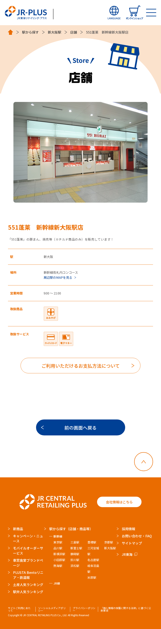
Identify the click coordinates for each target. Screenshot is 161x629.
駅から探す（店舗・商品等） (71, 528)
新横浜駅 (59, 554)
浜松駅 (74, 566)
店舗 (73, 32)
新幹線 (57, 536)
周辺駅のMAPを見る (58, 277)
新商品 (18, 528)
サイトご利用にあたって (19, 609)
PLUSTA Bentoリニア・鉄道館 (28, 575)
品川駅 (57, 548)
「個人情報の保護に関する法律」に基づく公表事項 (126, 609)
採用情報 (128, 528)
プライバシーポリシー (84, 609)
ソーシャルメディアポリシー (52, 609)
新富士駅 (76, 548)
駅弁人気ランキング (28, 591)
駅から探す (30, 32)
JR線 (56, 583)
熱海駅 (57, 566)
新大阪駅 (54, 32)
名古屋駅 (93, 560)
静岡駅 (74, 554)
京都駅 (108, 542)
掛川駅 (74, 560)
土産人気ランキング (28, 584)
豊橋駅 (91, 542)
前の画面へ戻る (80, 427)
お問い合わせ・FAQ (137, 535)
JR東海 (127, 554)
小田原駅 (59, 560)
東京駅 (57, 542)
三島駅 (74, 542)
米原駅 (91, 577)
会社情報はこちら (119, 501)
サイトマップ (132, 543)
